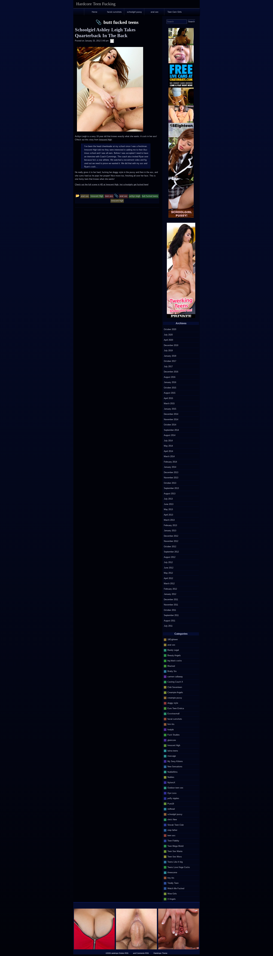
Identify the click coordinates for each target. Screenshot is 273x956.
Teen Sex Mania (174, 851)
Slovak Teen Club (175, 825)
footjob (170, 729)
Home (94, 11)
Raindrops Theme (160, 953)
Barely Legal (173, 650)
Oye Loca (171, 793)
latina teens (172, 751)
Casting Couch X (175, 682)
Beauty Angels (174, 655)
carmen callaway (175, 676)
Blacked (171, 666)
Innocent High (105, 139)
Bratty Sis (172, 671)
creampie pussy (174, 698)
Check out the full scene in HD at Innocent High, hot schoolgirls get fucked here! (112, 184)
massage (171, 756)
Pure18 (170, 804)
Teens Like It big (175, 862)
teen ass (171, 835)
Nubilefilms (172, 772)
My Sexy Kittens (175, 761)
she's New (172, 819)
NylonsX (171, 782)
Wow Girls (172, 893)
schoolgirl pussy (134, 11)
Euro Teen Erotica (175, 708)
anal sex (154, 11)
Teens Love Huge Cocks (178, 867)
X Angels (171, 899)
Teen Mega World (175, 846)
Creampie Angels (175, 692)
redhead (171, 809)
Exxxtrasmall (173, 713)
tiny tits (170, 878)
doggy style (172, 703)
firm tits (170, 724)
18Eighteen (172, 639)
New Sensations (174, 766)
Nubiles (170, 777)
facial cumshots (114, 11)
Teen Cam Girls (174, 11)
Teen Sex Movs (174, 856)
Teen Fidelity (173, 841)
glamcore (171, 740)
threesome (172, 872)
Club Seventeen (174, 687)
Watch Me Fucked (175, 888)
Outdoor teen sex (175, 788)
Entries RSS (123, 953)
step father (172, 830)
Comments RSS (142, 953)
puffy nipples (173, 798)
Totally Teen (173, 883)
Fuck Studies (173, 735)
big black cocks (174, 660)
